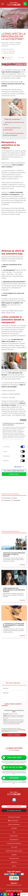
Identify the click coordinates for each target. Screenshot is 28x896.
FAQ (14, 832)
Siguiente (24, 894)
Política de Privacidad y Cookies (14, 851)
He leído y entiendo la (12, 704)
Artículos (11, 42)
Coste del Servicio (14, 839)
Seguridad (14, 854)
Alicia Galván (4, 42)
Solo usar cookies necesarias (14, 471)
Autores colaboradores (14, 824)
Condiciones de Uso (14, 858)
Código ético (14, 862)
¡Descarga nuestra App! (15, 810)
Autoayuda (18, 42)
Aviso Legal (14, 847)
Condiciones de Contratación (14, 843)
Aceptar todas (14, 474)
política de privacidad (15, 723)
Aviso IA (14, 866)
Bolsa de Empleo (14, 820)
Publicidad (14, 828)
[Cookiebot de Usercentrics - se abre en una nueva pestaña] (20, 420)
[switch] (23, 451)
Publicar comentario (14, 735)
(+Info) (15, 713)
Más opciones (18, 466)
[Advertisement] (14, 234)
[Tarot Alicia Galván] (6, 7)
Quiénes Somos (14, 835)
